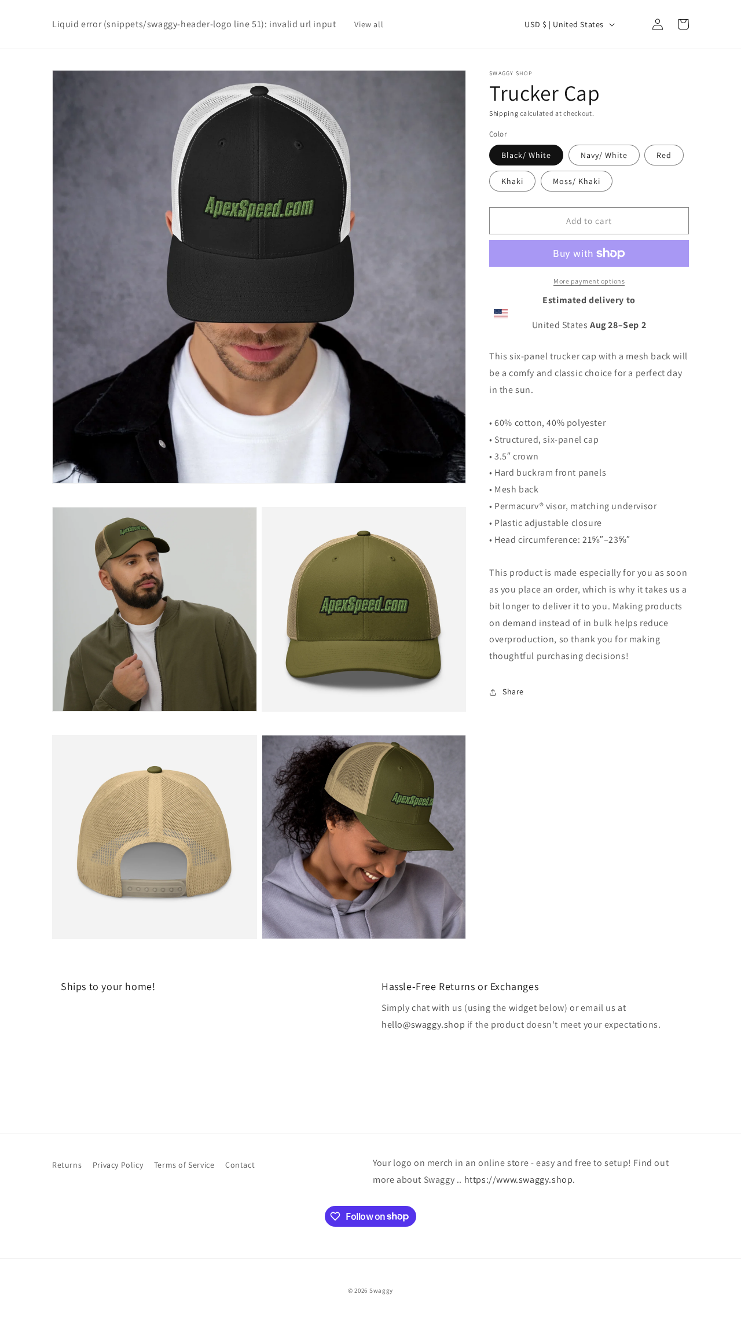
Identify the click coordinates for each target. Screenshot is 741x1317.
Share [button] (513, 691)
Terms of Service (184, 1165)
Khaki (512, 181)
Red (664, 155)
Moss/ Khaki (576, 181)
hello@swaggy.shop (423, 1024)
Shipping (504, 113)
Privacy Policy (118, 1165)
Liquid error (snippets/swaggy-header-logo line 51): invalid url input (194, 24)
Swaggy (381, 1290)
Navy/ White (604, 155)
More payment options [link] (589, 281)
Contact (240, 1165)
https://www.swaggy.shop (518, 1179)
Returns (67, 1165)
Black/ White (526, 155)
